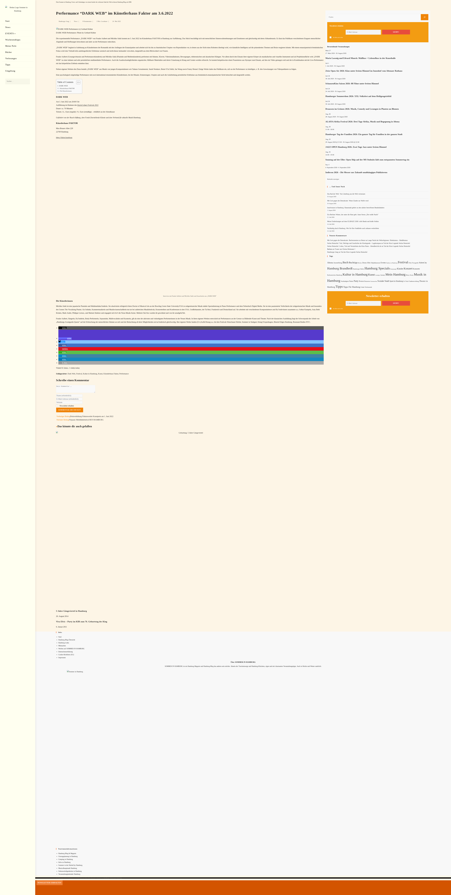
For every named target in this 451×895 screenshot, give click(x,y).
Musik (411, 275)
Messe (408, 275)
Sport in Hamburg (396, 281)
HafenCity (423, 263)
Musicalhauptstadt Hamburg (67, 868)
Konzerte (416, 269)
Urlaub (362, 287)
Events (383, 263)
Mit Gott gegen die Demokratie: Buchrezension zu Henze (346, 240)
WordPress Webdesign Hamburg (112, 878)
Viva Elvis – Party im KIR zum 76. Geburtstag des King (81, 621)
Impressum (62, 657)
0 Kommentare (87, 21)
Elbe (369, 263)
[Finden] (424, 17)
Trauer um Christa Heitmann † (345, 249)
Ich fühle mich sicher (338, 37)
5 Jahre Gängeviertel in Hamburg (71, 611)
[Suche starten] (27, 81)
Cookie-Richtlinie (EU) (66, 655)
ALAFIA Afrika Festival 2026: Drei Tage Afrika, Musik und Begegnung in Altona (362, 121)
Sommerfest (374, 281)
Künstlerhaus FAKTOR (67, 88)
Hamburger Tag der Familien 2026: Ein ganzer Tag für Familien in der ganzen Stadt (363, 134)
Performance (124, 374)
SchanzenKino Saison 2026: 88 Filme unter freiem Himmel (352, 83)
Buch (345, 262)
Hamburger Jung (64, 21)
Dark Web (71, 374)
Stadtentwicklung (414, 281)
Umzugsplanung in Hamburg (68, 856)
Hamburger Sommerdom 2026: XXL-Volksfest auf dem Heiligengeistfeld (358, 96)
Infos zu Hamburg (64, 862)
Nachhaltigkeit (345, 281)
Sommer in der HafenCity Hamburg (70, 865)
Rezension (367, 281)
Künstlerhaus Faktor (110, 374)
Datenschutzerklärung (65, 652)
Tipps (339, 286)
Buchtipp (353, 262)
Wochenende (368, 287)
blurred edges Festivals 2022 (87, 105)
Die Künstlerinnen (66, 91)
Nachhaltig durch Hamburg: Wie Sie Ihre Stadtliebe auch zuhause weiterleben (353, 228)
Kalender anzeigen (333, 179)
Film (410, 263)
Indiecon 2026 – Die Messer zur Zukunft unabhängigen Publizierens (356, 172)
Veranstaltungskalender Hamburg (69, 874)
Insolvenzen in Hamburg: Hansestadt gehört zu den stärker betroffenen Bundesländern (355, 208)
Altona (330, 262)
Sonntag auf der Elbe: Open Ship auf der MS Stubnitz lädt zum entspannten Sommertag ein (367, 160)
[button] (62, 328)
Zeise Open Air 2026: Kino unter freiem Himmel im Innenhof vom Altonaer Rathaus (363, 71)
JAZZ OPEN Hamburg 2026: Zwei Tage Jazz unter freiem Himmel (356, 147)
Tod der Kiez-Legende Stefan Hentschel (396, 243)
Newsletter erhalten (66, 406)
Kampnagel (393, 269)
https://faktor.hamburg (64, 138)
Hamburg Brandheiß (339, 268)
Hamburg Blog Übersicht (66, 640)
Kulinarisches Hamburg (334, 275)
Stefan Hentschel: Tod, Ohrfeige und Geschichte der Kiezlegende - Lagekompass (354, 243)
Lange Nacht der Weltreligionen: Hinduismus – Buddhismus (388, 240)
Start (60, 637)
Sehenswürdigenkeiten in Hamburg (70, 871)
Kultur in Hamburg (90, 374)
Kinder (400, 268)
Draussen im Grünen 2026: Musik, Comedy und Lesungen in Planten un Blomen (362, 109)
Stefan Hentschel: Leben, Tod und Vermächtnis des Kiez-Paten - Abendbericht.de (354, 246)
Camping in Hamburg (65, 859)
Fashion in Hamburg (391, 263)
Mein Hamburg (395, 274)
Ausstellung (337, 263)
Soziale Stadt (383, 281)
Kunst (100, 374)
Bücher (360, 263)
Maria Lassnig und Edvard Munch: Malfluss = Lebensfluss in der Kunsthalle (360, 58)
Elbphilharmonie (375, 263)
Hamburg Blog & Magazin (67, 853)
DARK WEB (63, 86)
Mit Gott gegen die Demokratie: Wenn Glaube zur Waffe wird (347, 201)
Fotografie (415, 263)
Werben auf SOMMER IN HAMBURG (71, 649)
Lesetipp (377, 275)
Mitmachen (62, 646)
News (76, 21)
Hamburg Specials (377, 268)
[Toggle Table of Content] (77, 82)
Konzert (408, 268)
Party (356, 281)
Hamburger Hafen (358, 269)
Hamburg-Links (63, 643)
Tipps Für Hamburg (351, 287)
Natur (351, 281)
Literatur (382, 275)
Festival (79, 374)
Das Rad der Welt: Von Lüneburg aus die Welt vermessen (346, 194)
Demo (364, 263)
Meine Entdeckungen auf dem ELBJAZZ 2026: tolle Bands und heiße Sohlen (353, 221)
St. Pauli (406, 281)
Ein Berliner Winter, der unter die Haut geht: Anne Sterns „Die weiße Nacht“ (352, 214)
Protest (361, 281)
